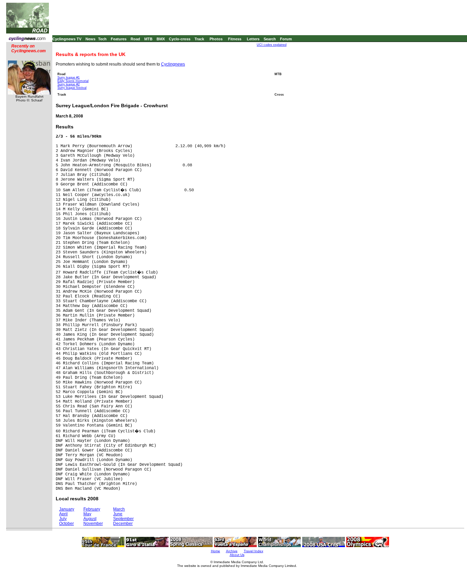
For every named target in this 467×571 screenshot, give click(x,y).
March (119, 509)
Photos (216, 39)
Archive (232, 551)
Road (135, 39)
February (91, 509)
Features (118, 39)
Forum (286, 39)
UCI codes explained (271, 44)
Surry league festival (71, 87)
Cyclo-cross (179, 39)
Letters (253, 39)
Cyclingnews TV (66, 39)
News (90, 39)
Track (199, 39)
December (123, 523)
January (66, 509)
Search (270, 39)
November (93, 523)
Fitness (234, 39)
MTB (148, 39)
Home (215, 551)
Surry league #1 (68, 77)
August (89, 518)
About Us (237, 555)
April (63, 514)
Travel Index (253, 551)
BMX (161, 39)
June (117, 514)
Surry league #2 (68, 84)
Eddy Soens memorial (73, 81)
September (123, 518)
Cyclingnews (173, 64)
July (63, 518)
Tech (102, 39)
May (87, 514)
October (66, 523)
